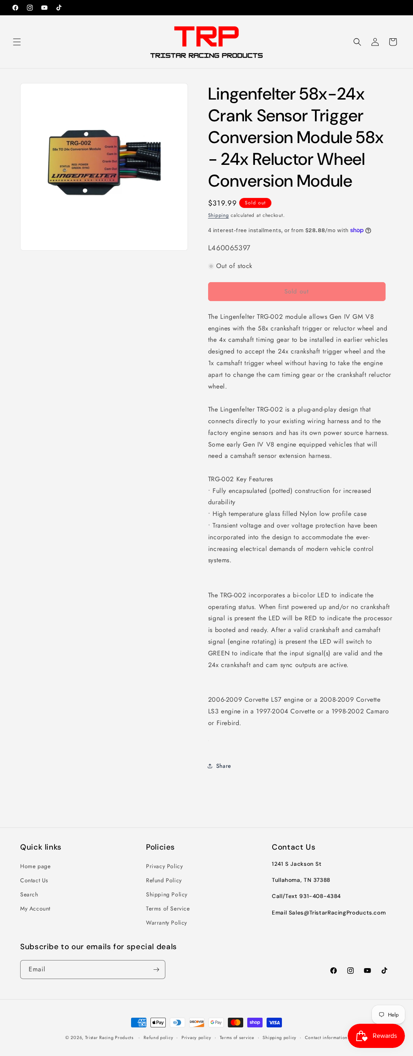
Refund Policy (164, 880)
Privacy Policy (164, 866)
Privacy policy (196, 1037)
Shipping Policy (167, 894)
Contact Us (34, 880)
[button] (17, 42)
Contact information (326, 1037)
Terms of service (237, 1037)
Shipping (218, 215)
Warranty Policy (166, 923)
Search (29, 894)
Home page (35, 866)
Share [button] (223, 766)
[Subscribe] (156, 969)
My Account (35, 908)
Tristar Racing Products (109, 1037)
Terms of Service (168, 908)
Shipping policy (279, 1037)
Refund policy (158, 1037)
